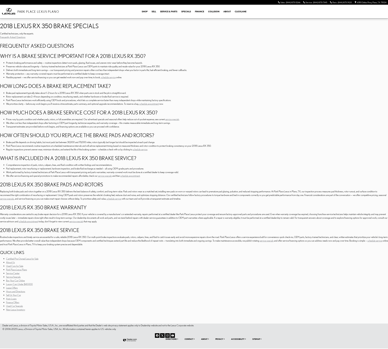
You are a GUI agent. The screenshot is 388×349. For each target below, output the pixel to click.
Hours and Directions (15, 291)
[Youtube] (172, 335)
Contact (189, 339)
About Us (10, 262)
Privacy (219, 339)
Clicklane (240, 11)
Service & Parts (168, 11)
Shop (145, 11)
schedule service (108, 77)
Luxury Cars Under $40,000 (19, 284)
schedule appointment (149, 103)
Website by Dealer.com (130, 340)
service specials (172, 119)
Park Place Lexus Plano (16, 269)
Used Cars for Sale (14, 266)
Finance (199, 11)
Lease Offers (12, 287)
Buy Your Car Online (15, 280)
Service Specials (13, 277)
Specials (186, 11)
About (227, 11)
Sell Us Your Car (13, 295)
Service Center (13, 273)
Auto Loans (11, 298)
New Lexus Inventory (15, 309)
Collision (213, 11)
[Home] (9, 12)
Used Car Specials (14, 306)
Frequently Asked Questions (12, 37)
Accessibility (237, 339)
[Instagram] (167, 335)
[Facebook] (157, 335)
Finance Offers (12, 302)
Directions (171, 339)
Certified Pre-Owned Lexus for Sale (22, 258)
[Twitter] (162, 335)
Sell (154, 11)
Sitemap (256, 339)
